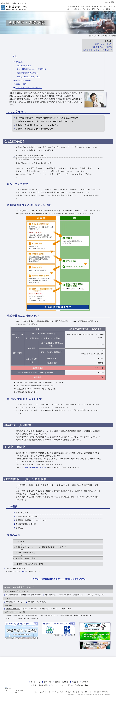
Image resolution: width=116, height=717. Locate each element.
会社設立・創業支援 (13, 609)
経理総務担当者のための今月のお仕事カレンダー (77, 615)
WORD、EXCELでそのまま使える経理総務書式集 (22, 618)
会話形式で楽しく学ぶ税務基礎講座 (25, 615)
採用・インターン (98, 9)
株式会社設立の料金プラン (27, 73)
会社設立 (19, 62)
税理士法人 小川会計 (103, 44)
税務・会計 (80, 6)
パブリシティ (85, 9)
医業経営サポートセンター (15, 602)
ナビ (109, 2)
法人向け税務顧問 (12, 595)
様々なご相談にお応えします (28, 77)
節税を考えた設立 (24, 65)
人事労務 (84, 682)
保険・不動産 (66, 609)
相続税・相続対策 (91, 6)
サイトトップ (35, 682)
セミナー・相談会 (72, 9)
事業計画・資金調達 (23, 80)
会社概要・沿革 (66, 635)
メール (22, 571)
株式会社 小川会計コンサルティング (97, 50)
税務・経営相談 (50, 595)
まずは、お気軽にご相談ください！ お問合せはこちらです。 (59, 579)
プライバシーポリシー (57, 685)
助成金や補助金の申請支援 (35, 467)
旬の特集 (8, 615)
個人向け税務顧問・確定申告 (31, 595)
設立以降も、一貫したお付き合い (29, 88)
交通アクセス (110, 9)
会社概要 (71, 6)
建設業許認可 (41, 602)
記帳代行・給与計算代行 (95, 595)
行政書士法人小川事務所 (102, 47)
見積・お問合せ (109, 12)
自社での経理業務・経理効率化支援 (71, 595)
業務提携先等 (43, 685)
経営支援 (103, 6)
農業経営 (31, 602)
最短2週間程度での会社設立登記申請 (31, 69)
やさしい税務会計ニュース (49, 615)
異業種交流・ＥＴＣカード (49, 609)
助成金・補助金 (22, 84)
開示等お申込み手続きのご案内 (78, 685)
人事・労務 (111, 6)
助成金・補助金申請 (30, 609)
